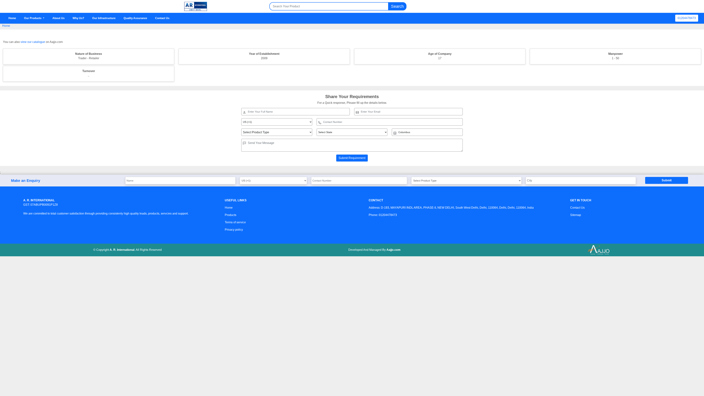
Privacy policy (234, 229)
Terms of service (235, 222)
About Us (58, 18)
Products (230, 215)
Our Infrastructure (103, 18)
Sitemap (575, 215)
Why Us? (78, 18)
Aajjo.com (393, 249)
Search (397, 6)
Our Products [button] (33, 18)
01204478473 (687, 18)
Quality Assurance (135, 18)
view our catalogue (33, 41)
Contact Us (162, 18)
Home (12, 18)
